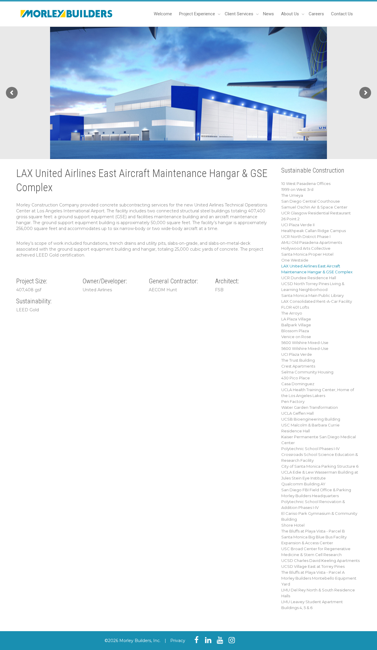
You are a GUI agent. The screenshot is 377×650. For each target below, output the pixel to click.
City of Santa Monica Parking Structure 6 (319, 466)
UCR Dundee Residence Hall (308, 277)
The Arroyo (291, 313)
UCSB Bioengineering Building (310, 419)
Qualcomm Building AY (303, 484)
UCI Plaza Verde (296, 354)
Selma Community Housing (307, 372)
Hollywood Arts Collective (305, 248)
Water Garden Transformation (309, 407)
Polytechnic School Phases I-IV (310, 448)
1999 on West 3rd (297, 189)
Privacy (177, 640)
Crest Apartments (298, 366)
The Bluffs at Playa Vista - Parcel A (313, 572)
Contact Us (342, 13)
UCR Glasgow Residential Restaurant (316, 213)
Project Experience (197, 13)
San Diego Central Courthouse (310, 201)
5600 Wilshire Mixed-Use (304, 342)
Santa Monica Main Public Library (312, 295)
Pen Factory (293, 401)
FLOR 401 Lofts (295, 307)
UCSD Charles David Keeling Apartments (320, 560)
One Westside (294, 260)
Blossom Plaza (295, 330)
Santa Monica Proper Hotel (307, 254)
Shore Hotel (293, 525)
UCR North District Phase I (305, 236)
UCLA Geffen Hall (297, 413)
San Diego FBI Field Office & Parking (316, 489)
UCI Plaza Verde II (298, 224)
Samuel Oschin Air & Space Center (314, 207)
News (268, 13)
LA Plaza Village (296, 319)
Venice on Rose (296, 336)
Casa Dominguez (297, 383)
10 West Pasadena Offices (305, 183)
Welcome (163, 13)
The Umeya (292, 195)
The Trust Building (298, 360)
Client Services (239, 13)
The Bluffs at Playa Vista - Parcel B (313, 531)
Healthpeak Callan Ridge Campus (313, 230)
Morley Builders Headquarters (310, 495)
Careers (316, 13)
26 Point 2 (290, 218)
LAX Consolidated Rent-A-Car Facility (316, 301)
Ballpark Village (296, 324)
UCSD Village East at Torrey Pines (313, 566)
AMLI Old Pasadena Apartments (311, 242)
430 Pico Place (295, 378)
